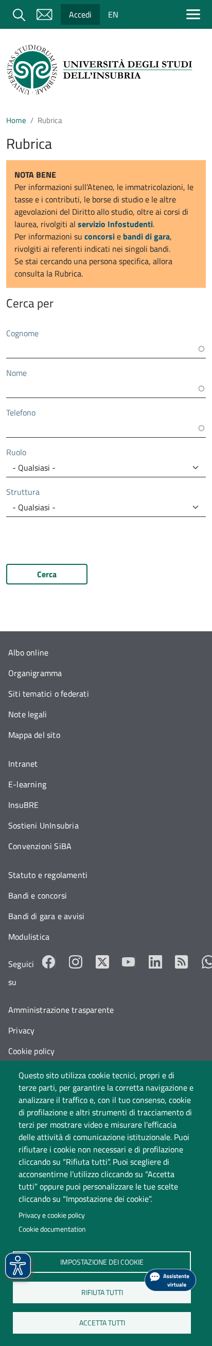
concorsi (99, 236)
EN (113, 14)
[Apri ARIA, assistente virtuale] (170, 1280)
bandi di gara (146, 236)
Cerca (47, 574)
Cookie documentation (52, 1229)
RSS (181, 962)
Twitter (102, 962)
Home (16, 120)
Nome (16, 373)
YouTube (128, 962)
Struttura (23, 492)
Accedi (80, 14)
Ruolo (16, 452)
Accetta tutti (102, 1322)
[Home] (102, 69)
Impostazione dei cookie (102, 1261)
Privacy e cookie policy (52, 1215)
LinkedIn (155, 962)
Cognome (22, 333)
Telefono (21, 412)
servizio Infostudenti (115, 224)
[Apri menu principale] (195, 14)
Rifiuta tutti (101, 1292)
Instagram (75, 962)
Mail (44, 14)
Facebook (49, 962)
